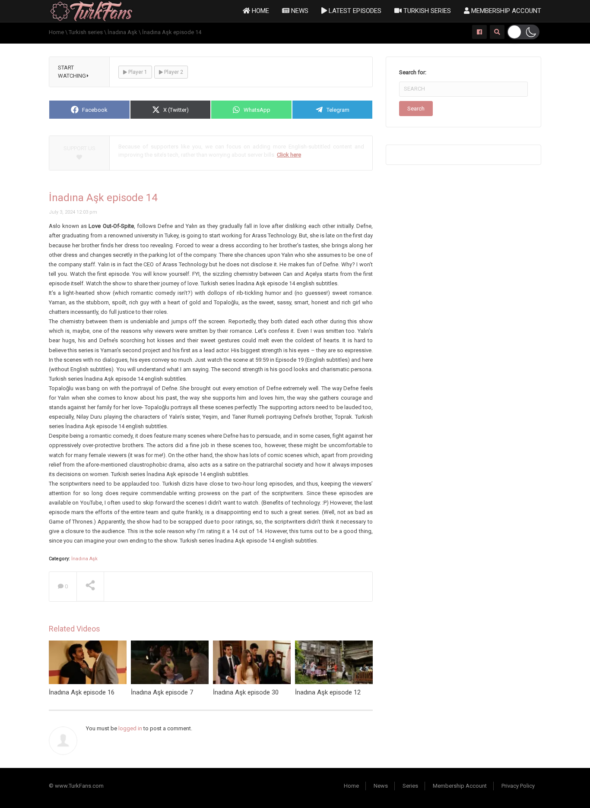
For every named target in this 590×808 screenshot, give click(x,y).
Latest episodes (354, 11)
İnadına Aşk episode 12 (328, 692)
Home (259, 11)
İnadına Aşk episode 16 (81, 692)
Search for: (412, 72)
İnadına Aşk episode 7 (162, 692)
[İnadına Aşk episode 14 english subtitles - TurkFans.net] (91, 10)
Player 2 (173, 72)
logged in (130, 728)
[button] (523, 32)
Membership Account (505, 11)
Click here (289, 155)
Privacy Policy (518, 786)
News (298, 11)
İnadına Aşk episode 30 (246, 692)
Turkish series (426, 11)
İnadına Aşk (84, 559)
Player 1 (137, 72)
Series (410, 786)
